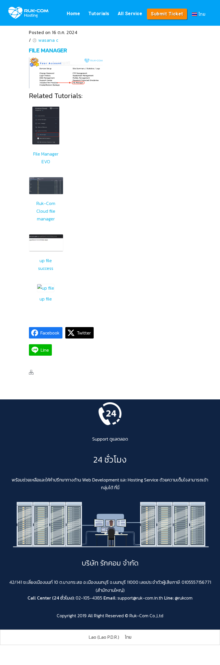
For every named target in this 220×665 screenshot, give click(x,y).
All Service (130, 13)
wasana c (48, 40)
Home (73, 13)
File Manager (48, 50)
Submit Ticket (167, 14)
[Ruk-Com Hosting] (28, 13)
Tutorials (98, 13)
